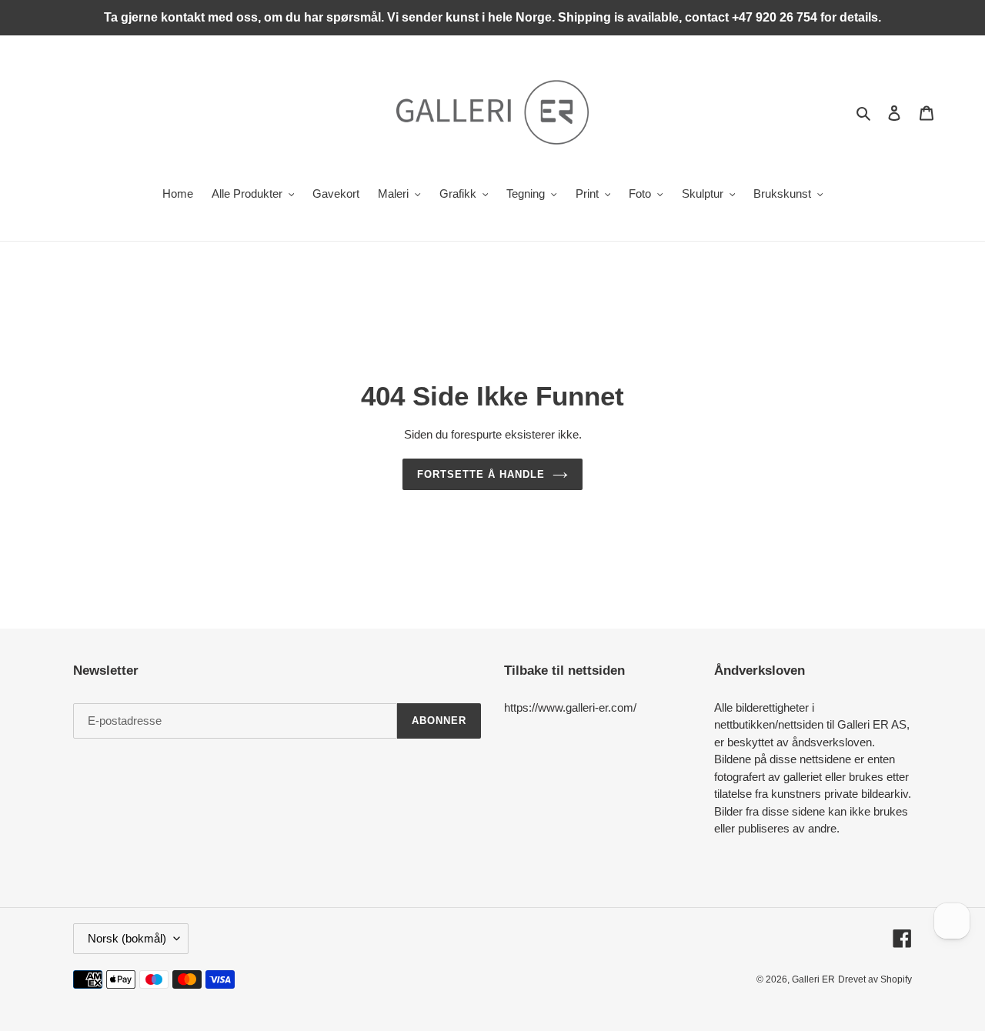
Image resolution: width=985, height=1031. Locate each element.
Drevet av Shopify (875, 979)
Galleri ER (813, 979)
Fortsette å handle (481, 474)
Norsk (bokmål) (127, 938)
